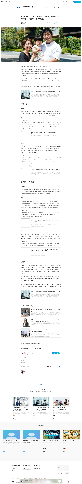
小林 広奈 (25, 22)
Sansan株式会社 (29, 7)
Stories (59, 7)
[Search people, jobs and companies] (70, 2)
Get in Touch (60, 473)
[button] (16, 465)
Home (47, 7)
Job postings (64, 7)
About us (51, 7)
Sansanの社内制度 (41, 389)
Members (55, 7)
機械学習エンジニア (24, 360)
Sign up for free (77, 1)
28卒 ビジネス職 (24, 359)
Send (67, 473)
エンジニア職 (23, 357)
